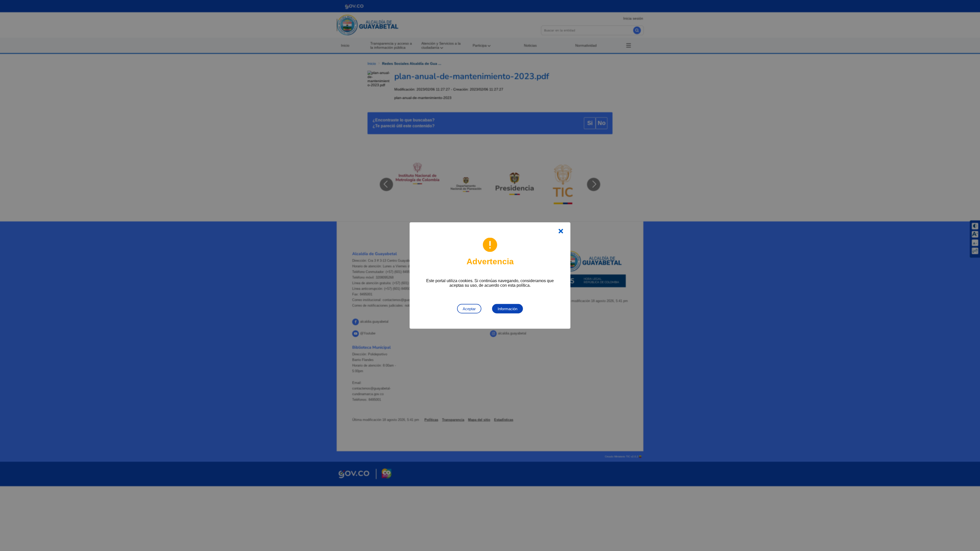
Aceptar (469, 309)
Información (507, 309)
